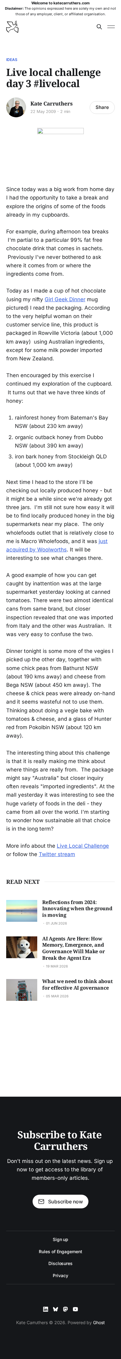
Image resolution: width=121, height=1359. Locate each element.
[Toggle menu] (111, 26)
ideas (12, 59)
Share (102, 107)
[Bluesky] (55, 1309)
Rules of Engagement (60, 1251)
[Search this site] (99, 26)
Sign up (60, 1239)
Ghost (99, 1322)
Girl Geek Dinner (65, 299)
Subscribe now (65, 1201)
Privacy (60, 1275)
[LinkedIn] (45, 1309)
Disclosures (60, 1263)
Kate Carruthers (51, 103)
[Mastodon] (65, 1309)
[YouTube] (75, 1309)
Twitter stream (57, 854)
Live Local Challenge (83, 846)
